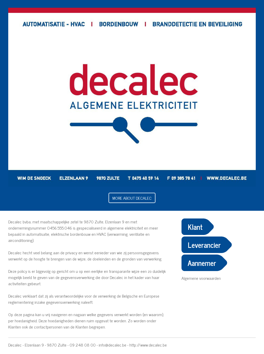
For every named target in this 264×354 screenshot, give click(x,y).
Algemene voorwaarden (201, 278)
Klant (195, 227)
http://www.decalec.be (148, 344)
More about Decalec (132, 198)
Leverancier (204, 245)
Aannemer (202, 263)
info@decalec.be (112, 344)
